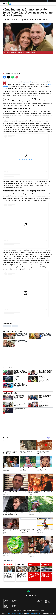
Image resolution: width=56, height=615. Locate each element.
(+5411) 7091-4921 (30, 613)
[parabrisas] (46, 565)
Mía (13, 604)
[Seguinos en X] (26, 595)
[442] (28, 591)
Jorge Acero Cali (6, 325)
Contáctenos (39, 601)
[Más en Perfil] (12, 561)
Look (13, 601)
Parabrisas (6, 607)
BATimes (13, 606)
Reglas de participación (47, 602)
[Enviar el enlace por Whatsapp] (12, 77)
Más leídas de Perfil (10, 393)
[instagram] (20, 595)
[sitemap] (35, 595)
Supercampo (14, 600)
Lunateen (14, 605)
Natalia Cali (14, 325)
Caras (5, 601)
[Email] (16, 77)
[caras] (34, 565)
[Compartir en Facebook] (4, 77)
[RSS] (32, 595)
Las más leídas (8, 368)
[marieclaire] (22, 565)
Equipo (46, 600)
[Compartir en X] (8, 77)
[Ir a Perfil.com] (50, 1)
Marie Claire (6, 604)
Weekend (5, 606)
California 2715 (9, 613)
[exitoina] (9, 565)
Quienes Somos (39, 600)
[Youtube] (30, 595)
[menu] (4, 3)
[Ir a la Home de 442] (8, 4)
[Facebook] (23, 596)
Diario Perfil (6, 600)
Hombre (5, 605)
